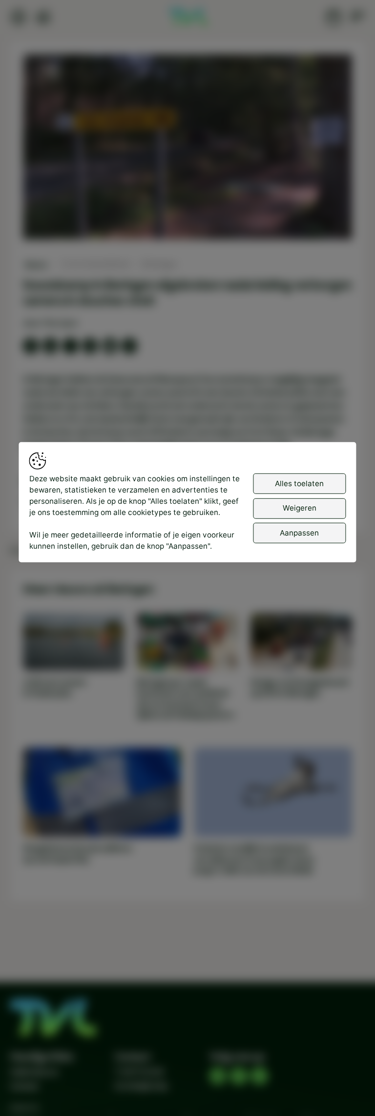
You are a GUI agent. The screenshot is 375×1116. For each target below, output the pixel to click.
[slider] (187, 206)
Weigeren (299, 508)
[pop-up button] (319, 223)
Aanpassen (299, 532)
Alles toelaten (299, 483)
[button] (189, 149)
